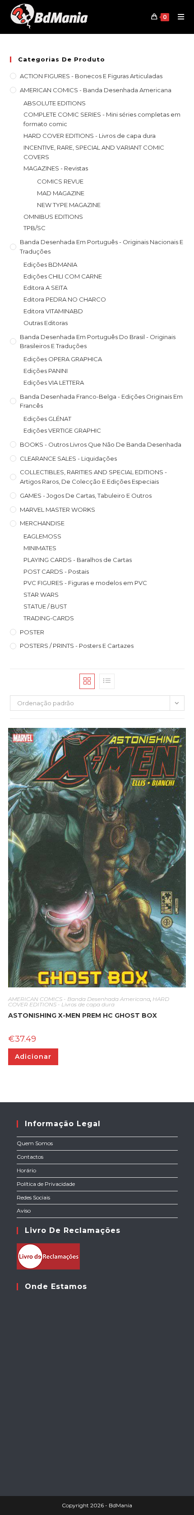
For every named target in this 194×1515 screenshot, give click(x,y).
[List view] (107, 681)
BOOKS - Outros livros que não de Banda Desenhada (100, 444)
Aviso (24, 1210)
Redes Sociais (33, 1197)
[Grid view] (87, 681)
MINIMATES (39, 548)
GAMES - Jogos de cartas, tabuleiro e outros (86, 495)
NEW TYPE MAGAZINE (69, 204)
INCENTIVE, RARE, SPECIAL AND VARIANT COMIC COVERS (93, 152)
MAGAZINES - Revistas (55, 168)
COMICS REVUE (60, 181)
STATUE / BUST (45, 606)
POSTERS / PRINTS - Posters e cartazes (77, 645)
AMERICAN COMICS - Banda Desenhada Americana (95, 90)
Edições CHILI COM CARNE (62, 276)
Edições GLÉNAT (47, 418)
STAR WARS (41, 594)
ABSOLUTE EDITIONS (54, 103)
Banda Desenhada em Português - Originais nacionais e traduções (101, 246)
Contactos (30, 1156)
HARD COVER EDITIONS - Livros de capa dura (89, 135)
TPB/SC (34, 227)
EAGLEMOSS (42, 536)
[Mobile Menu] (178, 16)
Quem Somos (35, 1143)
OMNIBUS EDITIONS (53, 216)
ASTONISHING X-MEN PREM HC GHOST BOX (82, 1015)
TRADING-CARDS (48, 618)
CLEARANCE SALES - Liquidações (68, 458)
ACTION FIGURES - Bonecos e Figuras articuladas (91, 76)
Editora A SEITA (45, 287)
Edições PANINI (45, 370)
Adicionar (33, 1056)
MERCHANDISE (42, 523)
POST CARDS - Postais (56, 571)
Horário (26, 1170)
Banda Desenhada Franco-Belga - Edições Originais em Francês (101, 401)
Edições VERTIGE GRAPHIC (62, 430)
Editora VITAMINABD (53, 311)
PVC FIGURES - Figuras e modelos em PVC (85, 582)
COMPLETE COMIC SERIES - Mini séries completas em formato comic (101, 119)
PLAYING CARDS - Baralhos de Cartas (77, 559)
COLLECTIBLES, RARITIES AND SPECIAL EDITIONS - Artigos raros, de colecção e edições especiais (93, 476)
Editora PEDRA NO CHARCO (64, 299)
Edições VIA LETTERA (53, 382)
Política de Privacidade (46, 1183)
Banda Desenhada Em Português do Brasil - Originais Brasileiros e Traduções (98, 341)
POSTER (32, 632)
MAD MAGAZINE (60, 193)
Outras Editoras (45, 322)
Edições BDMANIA (50, 264)
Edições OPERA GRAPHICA (62, 359)
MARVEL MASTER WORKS (57, 509)
